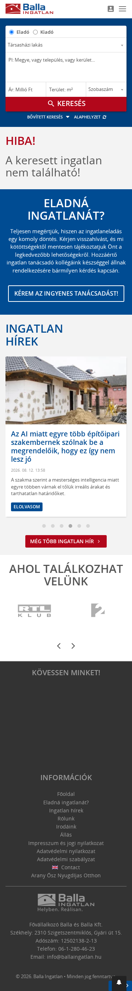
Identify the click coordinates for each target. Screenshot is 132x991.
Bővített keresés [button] (45, 117)
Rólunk (66, 818)
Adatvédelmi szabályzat (66, 859)
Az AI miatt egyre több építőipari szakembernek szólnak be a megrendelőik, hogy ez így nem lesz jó (65, 446)
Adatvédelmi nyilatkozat (66, 851)
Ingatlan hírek (34, 334)
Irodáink (66, 826)
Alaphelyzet (88, 117)
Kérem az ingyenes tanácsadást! (66, 293)
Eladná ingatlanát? (66, 802)
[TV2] (98, 610)
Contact (70, 867)
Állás (66, 834)
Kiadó (47, 32)
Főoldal (66, 793)
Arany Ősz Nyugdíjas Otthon (66, 875)
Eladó (22, 32)
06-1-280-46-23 (76, 948)
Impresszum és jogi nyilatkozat (66, 843)
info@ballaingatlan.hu (74, 956)
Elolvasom (27, 507)
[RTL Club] (35, 610)
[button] (119, 983)
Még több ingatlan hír (62, 541)
